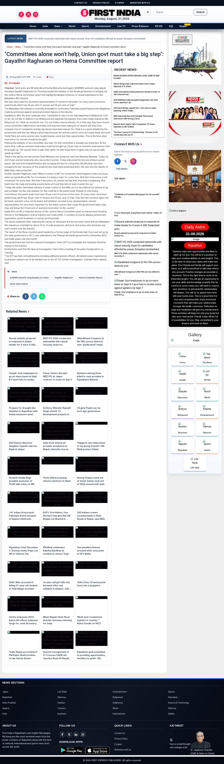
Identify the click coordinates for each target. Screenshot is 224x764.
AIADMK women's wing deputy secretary (29, 277)
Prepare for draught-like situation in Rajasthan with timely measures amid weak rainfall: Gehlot (23, 411)
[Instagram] (133, 161)
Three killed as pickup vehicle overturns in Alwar (57, 479)
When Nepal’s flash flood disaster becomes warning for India (57, 620)
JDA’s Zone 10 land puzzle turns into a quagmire (91, 584)
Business (62, 713)
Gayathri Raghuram (64, 277)
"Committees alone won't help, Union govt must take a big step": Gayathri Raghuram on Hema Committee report (75, 47)
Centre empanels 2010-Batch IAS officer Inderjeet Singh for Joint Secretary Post (23, 620)
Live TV (121, 26)
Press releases (140, 26)
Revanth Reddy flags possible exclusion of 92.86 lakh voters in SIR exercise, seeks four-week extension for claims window (23, 481)
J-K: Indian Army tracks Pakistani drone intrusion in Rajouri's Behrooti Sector (22, 516)
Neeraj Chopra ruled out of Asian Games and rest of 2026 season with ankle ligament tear (91, 481)
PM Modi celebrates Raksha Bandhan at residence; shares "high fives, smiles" (56, 551)
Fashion (61, 703)
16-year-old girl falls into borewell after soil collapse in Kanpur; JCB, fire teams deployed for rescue (56, 585)
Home (33, 26)
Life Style (62, 692)
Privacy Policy (121, 738)
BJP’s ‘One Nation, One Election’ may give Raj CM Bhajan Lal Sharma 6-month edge (56, 516)
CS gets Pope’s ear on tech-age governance (88, 410)
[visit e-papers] (177, 213)
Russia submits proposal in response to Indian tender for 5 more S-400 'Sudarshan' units (22, 341)
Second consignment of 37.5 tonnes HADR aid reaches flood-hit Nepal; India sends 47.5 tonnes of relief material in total (57, 655)
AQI (171, 26)
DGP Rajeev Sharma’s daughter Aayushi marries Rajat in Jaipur (23, 446)
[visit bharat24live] (195, 119)
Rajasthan (7, 697)
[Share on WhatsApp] (42, 296)
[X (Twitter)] (125, 161)
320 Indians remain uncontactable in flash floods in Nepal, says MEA (91, 515)
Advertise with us (122, 749)
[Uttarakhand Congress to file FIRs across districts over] (138, 265)
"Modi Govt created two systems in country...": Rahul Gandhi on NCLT (89, 620)
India (45, 26)
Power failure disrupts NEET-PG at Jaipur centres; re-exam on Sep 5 (57, 376)
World (72, 26)
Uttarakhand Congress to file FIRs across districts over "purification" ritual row (90, 341)
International (119, 713)
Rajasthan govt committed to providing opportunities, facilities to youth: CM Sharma (91, 655)
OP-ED (158, 26)
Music (115, 708)
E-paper (118, 744)
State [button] (57, 26)
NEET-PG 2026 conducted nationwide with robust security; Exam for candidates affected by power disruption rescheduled (57, 341)
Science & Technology (178, 703)
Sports (85, 26)
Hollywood (118, 703)
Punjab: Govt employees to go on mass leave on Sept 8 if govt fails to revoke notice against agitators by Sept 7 (23, 376)
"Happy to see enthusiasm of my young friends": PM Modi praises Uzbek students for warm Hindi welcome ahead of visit (91, 446)
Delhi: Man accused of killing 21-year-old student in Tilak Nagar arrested (23, 585)
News (18, 47)
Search (200, 12)
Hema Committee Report (91, 277)
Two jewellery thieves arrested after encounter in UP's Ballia (90, 550)
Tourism (62, 708)
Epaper (183, 26)
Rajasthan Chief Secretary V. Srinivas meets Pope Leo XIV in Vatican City (23, 550)
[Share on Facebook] (25, 296)
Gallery (171, 713)
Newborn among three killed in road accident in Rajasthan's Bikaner (90, 376)
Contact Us (119, 733)
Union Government (19, 284)
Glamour (62, 697)
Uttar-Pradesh (9, 703)
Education (173, 697)
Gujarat (5, 708)
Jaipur (5, 692)
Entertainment (103, 26)
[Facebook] (117, 161)
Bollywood (118, 697)
